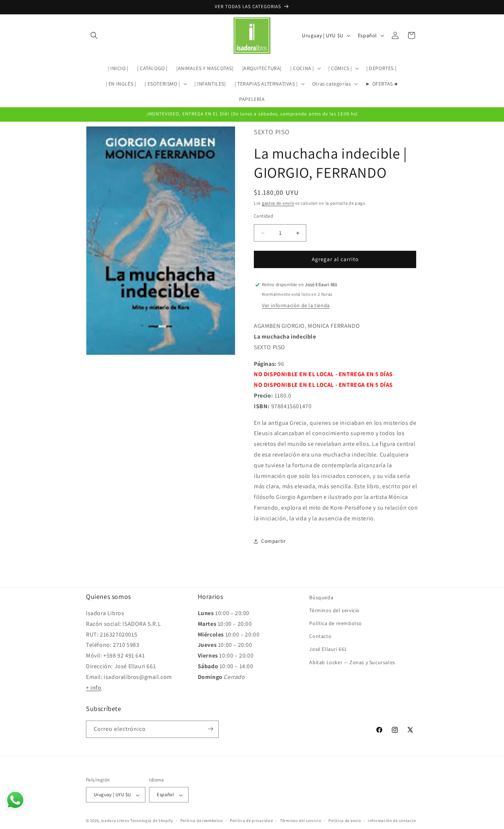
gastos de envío (278, 203)
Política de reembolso (335, 623)
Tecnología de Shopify (151, 820)
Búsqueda (321, 597)
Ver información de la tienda (296, 305)
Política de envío (344, 820)
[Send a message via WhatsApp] (15, 800)
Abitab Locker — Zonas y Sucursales (352, 662)
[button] (94, 35)
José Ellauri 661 (328, 649)
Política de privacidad (251, 820)
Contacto (320, 636)
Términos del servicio (334, 610)
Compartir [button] (273, 541)
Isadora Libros (115, 820)
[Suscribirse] (210, 729)
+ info (93, 687)
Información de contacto (392, 820)
